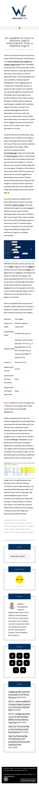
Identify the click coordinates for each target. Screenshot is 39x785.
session (6, 526)
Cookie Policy (11, 776)
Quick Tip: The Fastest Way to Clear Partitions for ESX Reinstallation (18, 729)
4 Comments (29, 49)
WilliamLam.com (19, 12)
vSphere (24, 520)
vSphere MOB (14, 529)
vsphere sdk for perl (11, 532)
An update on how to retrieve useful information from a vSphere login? (19, 41)
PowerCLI (13, 523)
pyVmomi (21, 523)
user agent (14, 526)
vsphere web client (26, 532)
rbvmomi (28, 523)
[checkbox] (5, 779)
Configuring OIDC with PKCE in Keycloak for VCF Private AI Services (19, 694)
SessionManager (10, 153)
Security (17, 520)
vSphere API (22, 526)
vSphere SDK (25, 529)
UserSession (12, 156)
